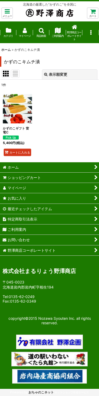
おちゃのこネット (41, 392)
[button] (7, 13)
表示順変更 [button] (58, 74)
